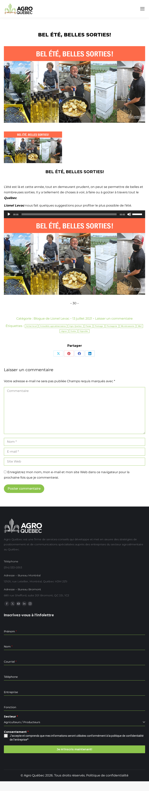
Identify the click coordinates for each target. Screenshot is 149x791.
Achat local (31, 326)
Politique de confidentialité (107, 775)
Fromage (99, 326)
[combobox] (74, 722)
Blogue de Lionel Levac (51, 318)
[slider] (137, 213)
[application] (74, 214)
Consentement (16, 732)
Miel (140, 326)
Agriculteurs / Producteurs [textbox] (22, 722)
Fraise (88, 326)
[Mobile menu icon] (142, 8)
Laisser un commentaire (114, 318)
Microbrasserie (127, 326)
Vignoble (84, 331)
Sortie (73, 331)
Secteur (11, 716)
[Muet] (129, 214)
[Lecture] (9, 214)
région (64, 331)
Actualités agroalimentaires (53, 326)
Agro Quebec (75, 326)
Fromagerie (112, 326)
